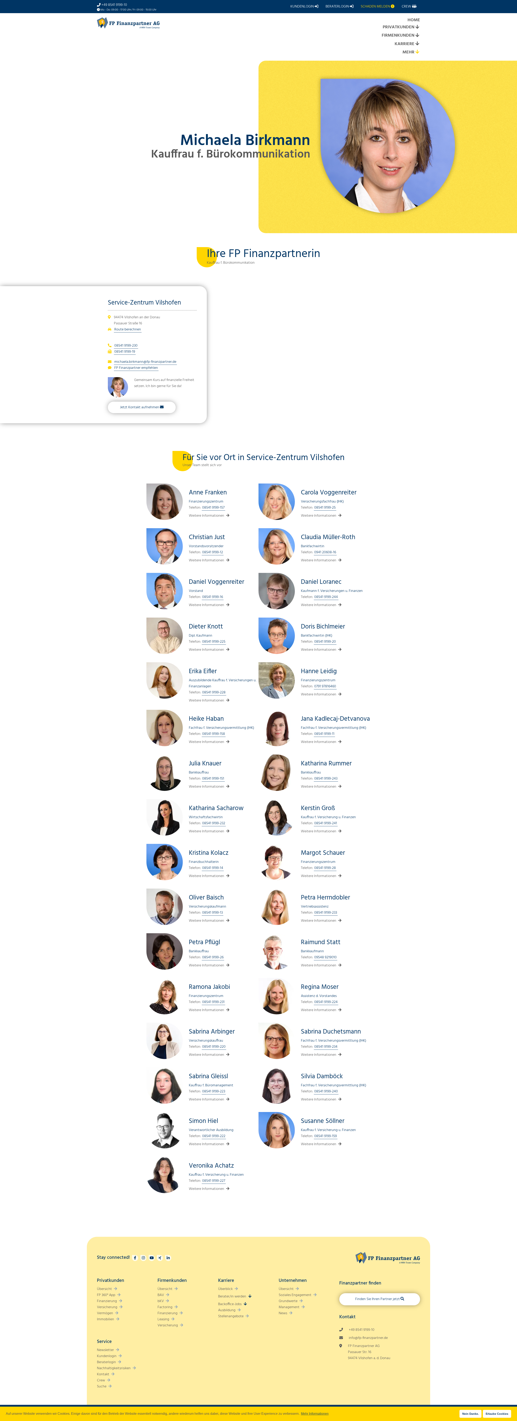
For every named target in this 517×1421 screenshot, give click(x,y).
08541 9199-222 (213, 1136)
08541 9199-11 (324, 734)
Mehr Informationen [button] (315, 1413)
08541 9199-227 (213, 1181)
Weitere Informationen (206, 516)
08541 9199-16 (212, 597)
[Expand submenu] (417, 27)
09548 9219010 (325, 957)
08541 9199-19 (124, 352)
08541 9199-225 (213, 642)
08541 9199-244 (326, 597)
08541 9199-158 (213, 734)
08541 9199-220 (214, 1047)
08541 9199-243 (325, 779)
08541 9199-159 (325, 1136)
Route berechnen (127, 329)
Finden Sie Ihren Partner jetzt (377, 1299)
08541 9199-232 (213, 823)
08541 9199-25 (325, 508)
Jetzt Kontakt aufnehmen (139, 407)
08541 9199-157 (213, 508)
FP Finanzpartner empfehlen (136, 368)
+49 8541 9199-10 (114, 5)
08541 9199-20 (325, 642)
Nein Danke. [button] (470, 1413)
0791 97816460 (325, 686)
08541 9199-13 (212, 913)
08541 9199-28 (325, 868)
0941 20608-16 (325, 552)
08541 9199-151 (213, 779)
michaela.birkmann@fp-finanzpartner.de (145, 362)
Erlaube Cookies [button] (497, 1413)
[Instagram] (143, 1258)
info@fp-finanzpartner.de (368, 1338)
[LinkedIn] (168, 1258)
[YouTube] (152, 1258)
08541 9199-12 (212, 552)
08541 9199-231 (213, 1002)
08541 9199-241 (325, 823)
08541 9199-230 (126, 346)
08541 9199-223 (213, 1091)
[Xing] (160, 1258)
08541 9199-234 (325, 1047)
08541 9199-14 (212, 868)
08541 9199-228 (214, 692)
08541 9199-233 (325, 913)
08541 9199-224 (326, 1002)
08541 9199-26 (213, 957)
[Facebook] (135, 1258)
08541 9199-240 (326, 1091)
